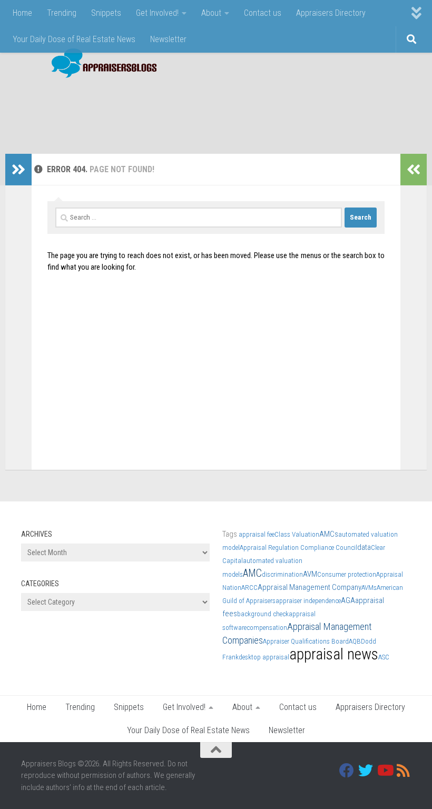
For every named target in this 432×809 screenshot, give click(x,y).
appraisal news (333, 654)
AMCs (328, 534)
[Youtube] (384, 770)
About (211, 13)
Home (22, 13)
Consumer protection (346, 574)
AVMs (369, 587)
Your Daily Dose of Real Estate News (74, 39)
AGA (348, 600)
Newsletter (168, 39)
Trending (61, 13)
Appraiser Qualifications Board (306, 641)
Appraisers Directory (331, 13)
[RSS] (403, 770)
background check (263, 614)
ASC (383, 657)
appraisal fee (256, 534)
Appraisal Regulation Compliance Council (298, 547)
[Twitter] (365, 770)
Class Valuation (296, 534)
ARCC (249, 587)
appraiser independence (308, 601)
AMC (252, 573)
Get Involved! (157, 13)
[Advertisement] (219, 110)
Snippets (106, 13)
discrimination (282, 574)
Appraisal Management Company (309, 587)
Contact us (262, 13)
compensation (267, 628)
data (364, 547)
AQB (355, 641)
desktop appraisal (264, 657)
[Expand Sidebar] (18, 169)
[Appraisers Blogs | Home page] (100, 64)
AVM (310, 574)
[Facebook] (346, 770)
